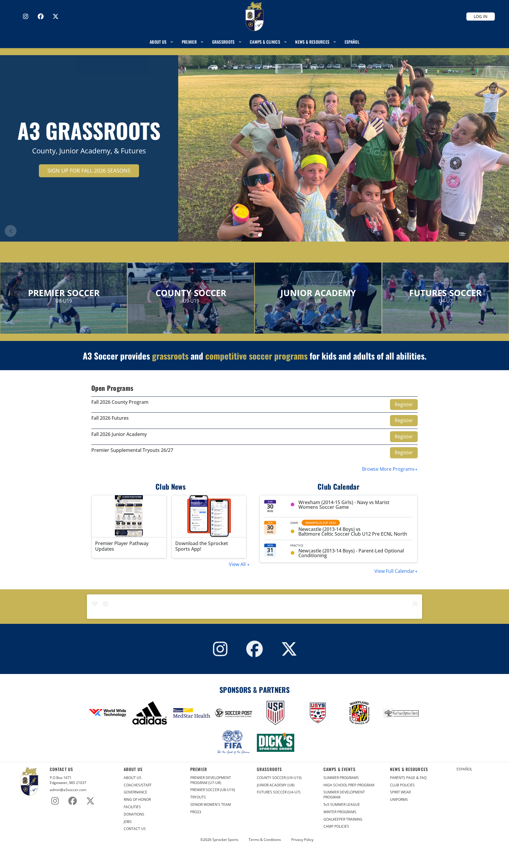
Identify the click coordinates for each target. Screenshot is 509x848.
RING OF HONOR (137, 799)
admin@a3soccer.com (68, 790)
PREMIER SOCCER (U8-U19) (212, 790)
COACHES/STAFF (137, 785)
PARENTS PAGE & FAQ (408, 777)
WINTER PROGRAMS (339, 812)
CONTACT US (135, 828)
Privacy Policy (302, 840)
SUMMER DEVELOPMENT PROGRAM (344, 795)
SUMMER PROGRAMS (341, 777)
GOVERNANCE (135, 792)
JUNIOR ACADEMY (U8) (276, 785)
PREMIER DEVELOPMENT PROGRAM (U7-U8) (210, 780)
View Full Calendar (394, 571)
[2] (260, 235)
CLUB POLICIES (402, 785)
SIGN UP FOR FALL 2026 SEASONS (88, 170)
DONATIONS (134, 814)
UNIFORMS (399, 799)
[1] (251, 235)
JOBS (128, 821)
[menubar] (254, 42)
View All (238, 564)
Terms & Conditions (265, 840)
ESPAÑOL (464, 769)
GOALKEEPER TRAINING (342, 819)
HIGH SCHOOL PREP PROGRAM (348, 785)
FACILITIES (132, 807)
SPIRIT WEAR (400, 792)
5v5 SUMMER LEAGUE (341, 804)
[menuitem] (162, 42)
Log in (480, 16)
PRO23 (195, 812)
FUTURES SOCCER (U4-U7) (278, 792)
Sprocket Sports (225, 840)
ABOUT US (132, 777)
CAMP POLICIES (336, 826)
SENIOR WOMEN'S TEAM (210, 804)
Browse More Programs (388, 469)
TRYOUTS (198, 797)
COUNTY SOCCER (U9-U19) (279, 777)
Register (404, 404)
